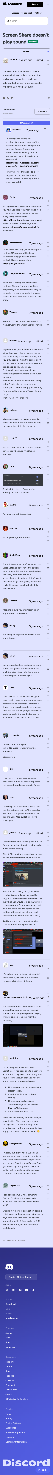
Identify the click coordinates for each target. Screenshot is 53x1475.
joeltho (13, 833)
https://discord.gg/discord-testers (20, 220)
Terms (8, 1414)
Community (11, 1385)
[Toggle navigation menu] (48, 4)
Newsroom (10, 1347)
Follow (26, 52)
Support (9, 1362)
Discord (15, 13)
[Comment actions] (45, 129)
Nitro (7, 1309)
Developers (11, 1390)
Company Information (16, 1442)
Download (10, 1304)
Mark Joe (14, 1058)
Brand (8, 1342)
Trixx (12, 688)
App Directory (12, 1318)
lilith (12, 769)
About (8, 1333)
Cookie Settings (13, 1423)
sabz (12, 797)
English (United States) (20, 1277)
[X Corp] (8, 98)
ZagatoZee (15, 1186)
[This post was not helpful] (48, 69)
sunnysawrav (16, 1144)
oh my (12, 626)
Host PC (13, 438)
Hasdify (13, 601)
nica (11, 965)
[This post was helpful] (48, 60)
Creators (9, 1380)
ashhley (13, 528)
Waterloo (16, 130)
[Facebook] (4, 98)
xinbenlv (14, 410)
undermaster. (16, 243)
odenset (13, 341)
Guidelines (10, 1428)
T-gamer (13, 312)
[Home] (12, 5)
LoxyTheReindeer (18, 274)
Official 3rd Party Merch (17, 1399)
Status (8, 1313)
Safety (8, 1366)
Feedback (27, 13)
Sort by (41, 111)
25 (49, 98)
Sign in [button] (35, 4)
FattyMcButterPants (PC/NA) (17, 997)
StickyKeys (15, 555)
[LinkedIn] (12, 98)
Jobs (7, 1338)
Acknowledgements (15, 1432)
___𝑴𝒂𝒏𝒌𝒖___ (16, 735)
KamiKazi (14, 59)
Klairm (13, 505)
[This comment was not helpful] (48, 205)
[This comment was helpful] (48, 197)
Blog (7, 1371)
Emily (12, 197)
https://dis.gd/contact (24, 227)
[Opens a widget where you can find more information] (42, 1470)
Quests (8, 1394)
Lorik (12, 467)
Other (38, 13)
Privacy (9, 1418)
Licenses (9, 1437)
